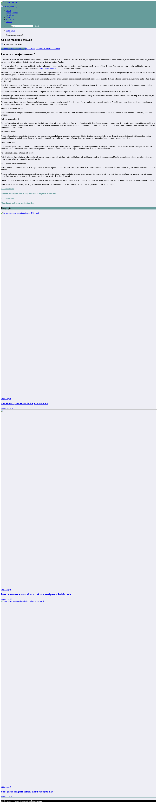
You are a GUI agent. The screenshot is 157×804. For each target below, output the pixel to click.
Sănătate (9, 17)
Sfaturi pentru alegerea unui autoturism (17, 203)
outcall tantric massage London (51, 68)
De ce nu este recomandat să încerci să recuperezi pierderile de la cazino (36, 594)
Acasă (8, 11)
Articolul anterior (7, 189)
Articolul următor (7, 198)
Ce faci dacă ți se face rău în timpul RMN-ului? (24, 403)
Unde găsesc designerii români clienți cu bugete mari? (28, 791)
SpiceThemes (36, 801)
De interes (10, 15)
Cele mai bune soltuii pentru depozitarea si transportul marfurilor (28, 193)
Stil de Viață (10, 19)
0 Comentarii (55, 49)
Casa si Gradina (12, 13)
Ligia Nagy (30, 49)
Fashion (9, 22)
